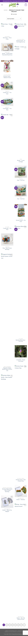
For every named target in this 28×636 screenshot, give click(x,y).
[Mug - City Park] (21, 172)
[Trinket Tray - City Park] (7, 85)
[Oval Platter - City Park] (7, 102)
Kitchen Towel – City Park (21, 221)
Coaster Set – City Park (7, 229)
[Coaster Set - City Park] (7, 170)
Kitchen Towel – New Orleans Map (21, 480)
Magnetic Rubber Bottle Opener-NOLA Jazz (7, 369)
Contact (20, 630)
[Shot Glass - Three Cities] (7, 29)
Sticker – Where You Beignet (7, 511)
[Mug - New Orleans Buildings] (7, 239)
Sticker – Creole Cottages (20, 161)
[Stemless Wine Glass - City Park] (21, 281)
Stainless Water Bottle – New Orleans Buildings (7, 490)
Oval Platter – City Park (7, 109)
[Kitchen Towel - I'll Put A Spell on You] (21, 30)
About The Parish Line (11, 630)
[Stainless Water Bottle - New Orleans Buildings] (7, 430)
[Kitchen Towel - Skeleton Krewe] (7, 66)
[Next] (24, 625)
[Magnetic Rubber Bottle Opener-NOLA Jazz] (7, 309)
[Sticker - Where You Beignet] (7, 501)
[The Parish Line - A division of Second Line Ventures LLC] (14, 4)
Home (5, 10)
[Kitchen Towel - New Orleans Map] (21, 421)
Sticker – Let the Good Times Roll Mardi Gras (7, 54)
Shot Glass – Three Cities (7, 38)
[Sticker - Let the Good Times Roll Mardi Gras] (7, 47)
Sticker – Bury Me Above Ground (21, 618)
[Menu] (2, 5)
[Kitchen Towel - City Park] (21, 210)
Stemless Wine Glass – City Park (21, 340)
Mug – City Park (20, 180)
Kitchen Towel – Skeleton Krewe (7, 77)
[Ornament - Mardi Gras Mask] (21, 351)
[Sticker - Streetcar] (21, 491)
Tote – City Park (20, 198)
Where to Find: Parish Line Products (14, 631)
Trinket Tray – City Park (7, 93)
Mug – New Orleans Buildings (7, 248)
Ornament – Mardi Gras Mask (20, 360)
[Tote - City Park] (21, 190)
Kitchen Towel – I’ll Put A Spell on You (20, 41)
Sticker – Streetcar (21, 499)
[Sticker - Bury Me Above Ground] (21, 559)
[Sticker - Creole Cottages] (21, 102)
